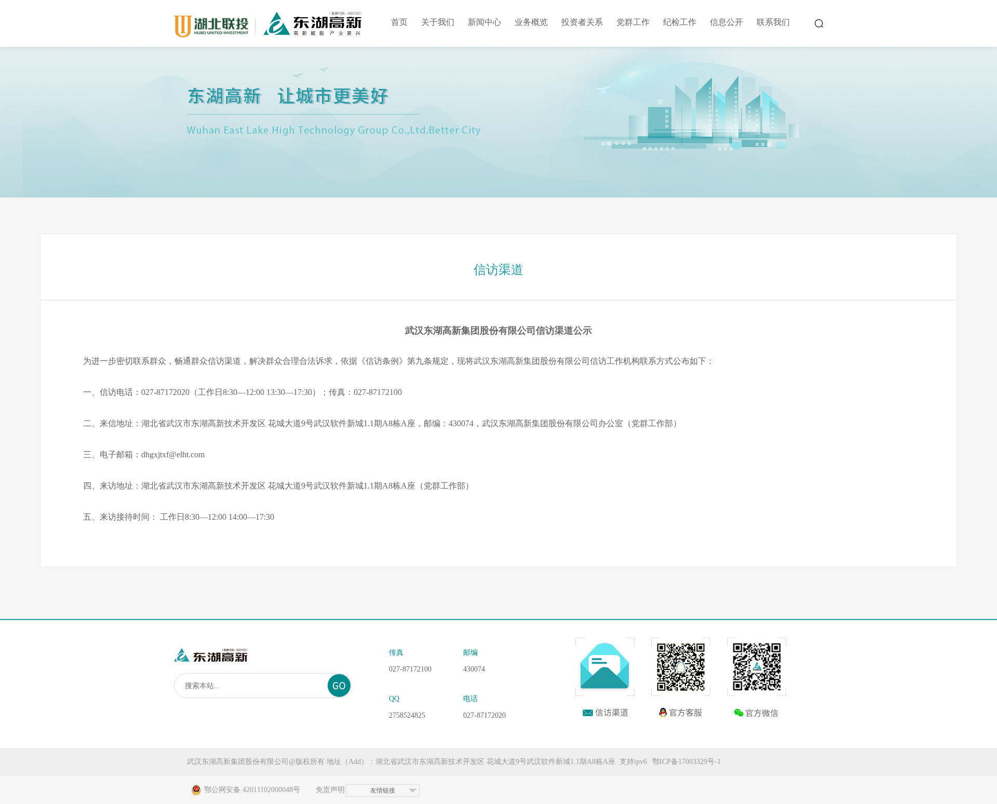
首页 (399, 22)
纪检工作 (679, 22)
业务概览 (531, 22)
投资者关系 (582, 22)
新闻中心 (484, 22)
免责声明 (330, 790)
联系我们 (773, 22)
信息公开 (726, 22)
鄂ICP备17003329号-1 (686, 762)
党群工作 (633, 22)
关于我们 (437, 22)
